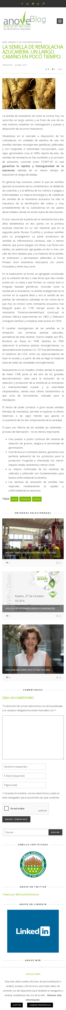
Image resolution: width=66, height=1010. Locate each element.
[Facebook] (22, 3)
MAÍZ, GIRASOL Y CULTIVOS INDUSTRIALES (22, 42)
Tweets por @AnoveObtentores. (20, 894)
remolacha (25, 499)
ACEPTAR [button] (17, 1005)
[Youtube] (38, 3)
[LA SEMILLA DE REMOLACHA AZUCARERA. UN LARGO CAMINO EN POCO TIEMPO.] (28, 93)
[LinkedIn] (27, 3)
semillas (36, 499)
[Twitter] (33, 3)
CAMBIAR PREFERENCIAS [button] (40, 1005)
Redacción (7, 65)
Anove (14, 499)
